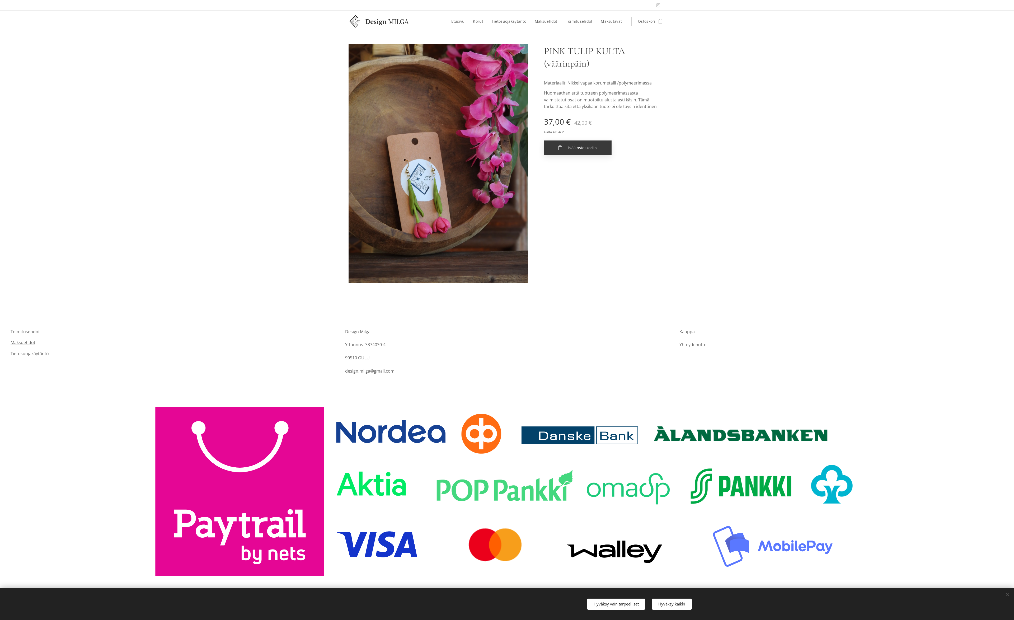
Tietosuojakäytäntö (30, 353)
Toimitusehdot (25, 332)
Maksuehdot (23, 342)
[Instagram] (658, 5)
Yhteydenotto (693, 344)
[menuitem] (459, 21)
